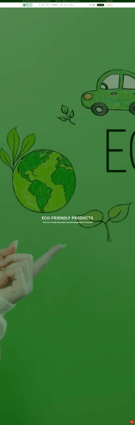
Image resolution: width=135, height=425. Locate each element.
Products (55, 5)
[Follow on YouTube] (111, 1)
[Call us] (110, 1)
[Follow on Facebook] (106, 1)
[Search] (39, 5)
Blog (65, 5)
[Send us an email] (109, 1)
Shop (61, 5)
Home (42, 5)
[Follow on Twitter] (107, 1)
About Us (48, 5)
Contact (70, 5)
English (91, 5)
